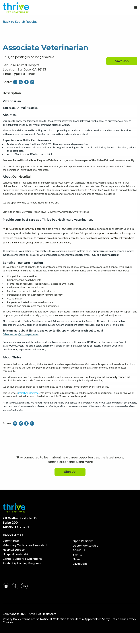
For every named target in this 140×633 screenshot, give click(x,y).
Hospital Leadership (16, 554)
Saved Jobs (80, 563)
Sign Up (70, 471)
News (76, 559)
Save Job (122, 61)
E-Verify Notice (109, 619)
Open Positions (83, 541)
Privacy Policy (12, 619)
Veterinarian (11, 540)
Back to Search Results (20, 21)
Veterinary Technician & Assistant (25, 545)
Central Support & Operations (22, 558)
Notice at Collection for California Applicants (69, 619)
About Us (79, 550)
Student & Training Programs (22, 563)
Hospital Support (14, 549)
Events (77, 554)
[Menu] (135, 8)
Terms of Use (30, 619)
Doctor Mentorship (85, 545)
